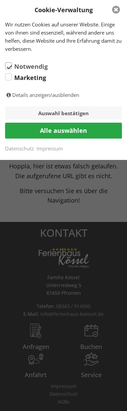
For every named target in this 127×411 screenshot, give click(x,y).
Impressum (50, 148)
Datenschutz (19, 148)
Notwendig (31, 66)
